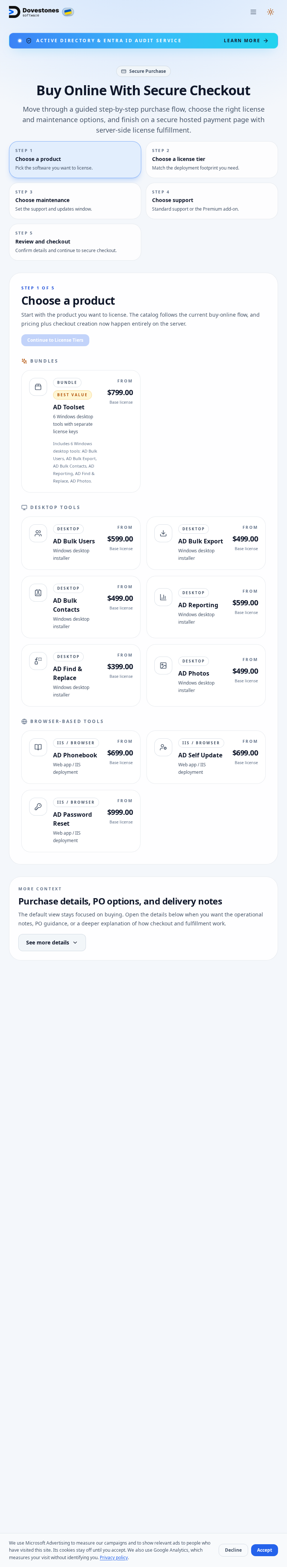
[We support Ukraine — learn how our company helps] (68, 12)
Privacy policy (114, 1557)
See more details (47, 942)
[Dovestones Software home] (34, 12)
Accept (264, 1550)
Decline (233, 1550)
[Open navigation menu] (253, 12)
